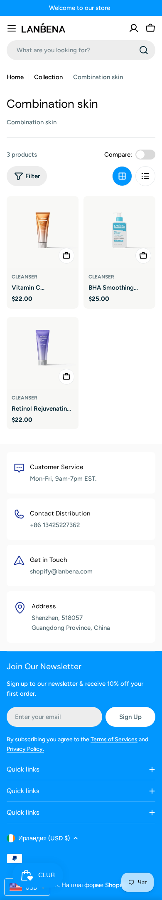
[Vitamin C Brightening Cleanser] (43, 232)
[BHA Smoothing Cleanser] (119, 232)
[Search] (144, 50)
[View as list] (145, 176)
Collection (48, 77)
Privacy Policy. (25, 748)
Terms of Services (114, 739)
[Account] (134, 28)
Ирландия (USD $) (44, 838)
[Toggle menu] (12, 28)
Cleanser (24, 277)
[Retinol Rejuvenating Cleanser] (43, 353)
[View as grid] (122, 176)
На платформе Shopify (94, 885)
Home (15, 77)
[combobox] (81, 50)
